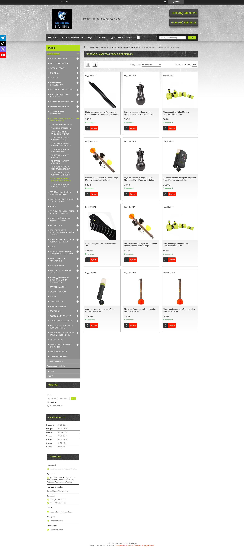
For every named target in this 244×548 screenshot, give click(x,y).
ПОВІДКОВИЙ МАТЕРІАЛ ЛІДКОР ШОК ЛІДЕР (60, 219)
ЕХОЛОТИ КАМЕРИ (58, 292)
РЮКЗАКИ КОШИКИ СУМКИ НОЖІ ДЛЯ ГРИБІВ (61, 327)
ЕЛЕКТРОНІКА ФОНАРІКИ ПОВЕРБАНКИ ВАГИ (60, 193)
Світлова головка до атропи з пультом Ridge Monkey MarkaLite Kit (179, 179)
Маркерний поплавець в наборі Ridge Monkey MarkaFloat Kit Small (101, 179)
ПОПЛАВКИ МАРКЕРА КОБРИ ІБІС (60, 156)
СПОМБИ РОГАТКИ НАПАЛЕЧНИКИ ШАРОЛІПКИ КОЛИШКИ (62, 232)
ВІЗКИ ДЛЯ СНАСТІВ (58, 306)
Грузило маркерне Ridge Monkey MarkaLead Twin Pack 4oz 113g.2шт (139, 179)
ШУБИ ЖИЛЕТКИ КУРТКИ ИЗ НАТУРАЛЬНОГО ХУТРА (62, 334)
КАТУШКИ (54, 78)
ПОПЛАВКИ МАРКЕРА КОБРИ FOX (60, 162)
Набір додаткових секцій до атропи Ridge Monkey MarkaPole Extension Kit (101, 113)
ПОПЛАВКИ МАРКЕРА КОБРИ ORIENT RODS (60, 174)
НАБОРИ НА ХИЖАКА (59, 63)
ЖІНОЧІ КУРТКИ (56, 340)
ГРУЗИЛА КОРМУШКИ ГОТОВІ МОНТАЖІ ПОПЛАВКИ (62, 212)
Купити (94, 128)
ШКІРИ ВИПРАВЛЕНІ (58, 352)
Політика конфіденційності (144, 545)
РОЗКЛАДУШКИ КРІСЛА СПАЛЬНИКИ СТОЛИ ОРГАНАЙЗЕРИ (59, 280)
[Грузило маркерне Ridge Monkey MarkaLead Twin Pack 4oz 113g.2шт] (141, 160)
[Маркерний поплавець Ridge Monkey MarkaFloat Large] (180, 292)
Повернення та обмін (56, 366)
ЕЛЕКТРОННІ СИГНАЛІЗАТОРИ (57, 84)
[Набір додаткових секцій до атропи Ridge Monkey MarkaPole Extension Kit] (102, 94)
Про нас (50, 371)
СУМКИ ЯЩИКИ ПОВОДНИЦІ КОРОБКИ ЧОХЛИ (62, 200)
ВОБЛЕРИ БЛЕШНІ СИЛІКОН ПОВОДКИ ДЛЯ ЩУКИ (62, 241)
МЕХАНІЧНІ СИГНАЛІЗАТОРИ (62, 90)
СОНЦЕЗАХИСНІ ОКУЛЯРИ (61, 321)
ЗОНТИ (53, 297)
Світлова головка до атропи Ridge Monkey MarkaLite (100, 310)
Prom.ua (134, 543)
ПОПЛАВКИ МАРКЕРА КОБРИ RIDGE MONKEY (61, 180)
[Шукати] (192, 37)
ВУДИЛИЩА (54, 73)
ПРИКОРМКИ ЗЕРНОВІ (59, 106)
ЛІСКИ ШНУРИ (56, 225)
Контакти (101, 38)
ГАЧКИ (52, 247)
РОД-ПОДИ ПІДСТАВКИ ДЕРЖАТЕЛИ (59, 96)
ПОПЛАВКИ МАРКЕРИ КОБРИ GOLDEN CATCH (61, 144)
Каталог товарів (70, 38)
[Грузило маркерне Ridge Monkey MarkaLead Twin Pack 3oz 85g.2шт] (141, 94)
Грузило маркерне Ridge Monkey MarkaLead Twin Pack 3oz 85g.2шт (139, 113)
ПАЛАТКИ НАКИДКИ (58, 287)
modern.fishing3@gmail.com (61, 512)
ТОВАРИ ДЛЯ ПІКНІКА (59, 357)
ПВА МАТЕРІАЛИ (57, 266)
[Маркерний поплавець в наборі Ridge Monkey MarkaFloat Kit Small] (102, 160)
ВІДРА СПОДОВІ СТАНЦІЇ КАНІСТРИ (60, 271)
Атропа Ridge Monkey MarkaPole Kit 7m (100, 244)
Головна (52, 38)
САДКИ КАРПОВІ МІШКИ (61, 128)
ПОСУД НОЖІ (55, 311)
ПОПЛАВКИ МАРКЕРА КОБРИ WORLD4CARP (60, 168)
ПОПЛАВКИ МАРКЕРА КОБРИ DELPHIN (60, 150)
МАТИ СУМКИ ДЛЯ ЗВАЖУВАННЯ (57, 260)
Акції (89, 38)
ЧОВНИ (53, 206)
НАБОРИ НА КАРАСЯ (58, 58)
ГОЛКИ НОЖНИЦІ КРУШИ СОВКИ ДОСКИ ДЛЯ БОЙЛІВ (61, 252)
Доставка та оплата (121, 38)
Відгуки (50, 376)
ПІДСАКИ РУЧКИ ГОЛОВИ (61, 124)
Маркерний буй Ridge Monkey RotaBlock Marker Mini (176, 113)
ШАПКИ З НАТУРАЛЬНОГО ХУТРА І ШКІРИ (61, 346)
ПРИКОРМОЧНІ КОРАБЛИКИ (62, 102)
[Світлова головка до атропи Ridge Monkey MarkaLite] (102, 292)
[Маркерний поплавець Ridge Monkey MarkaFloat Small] (141, 292)
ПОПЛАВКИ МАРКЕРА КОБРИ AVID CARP (60, 185)
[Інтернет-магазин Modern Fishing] (62, 18)
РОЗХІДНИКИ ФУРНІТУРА (60, 316)
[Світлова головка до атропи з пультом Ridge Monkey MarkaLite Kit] (180, 160)
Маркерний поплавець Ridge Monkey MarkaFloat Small (140, 310)
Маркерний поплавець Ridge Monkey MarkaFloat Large (179, 310)
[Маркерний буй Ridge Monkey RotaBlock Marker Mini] (180, 94)
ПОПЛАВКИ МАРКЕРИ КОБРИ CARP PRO (60, 139)
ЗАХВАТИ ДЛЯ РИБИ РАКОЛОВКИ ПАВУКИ (60, 133)
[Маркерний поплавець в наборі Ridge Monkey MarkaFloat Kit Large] (141, 226)
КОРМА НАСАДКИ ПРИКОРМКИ (57, 112)
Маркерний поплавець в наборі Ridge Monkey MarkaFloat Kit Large (140, 244)
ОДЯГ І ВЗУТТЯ (56, 301)
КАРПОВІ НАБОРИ (57, 68)
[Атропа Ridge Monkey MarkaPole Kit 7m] (102, 226)
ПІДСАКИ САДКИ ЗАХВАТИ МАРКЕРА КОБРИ (121, 47)
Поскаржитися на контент (124, 545)
